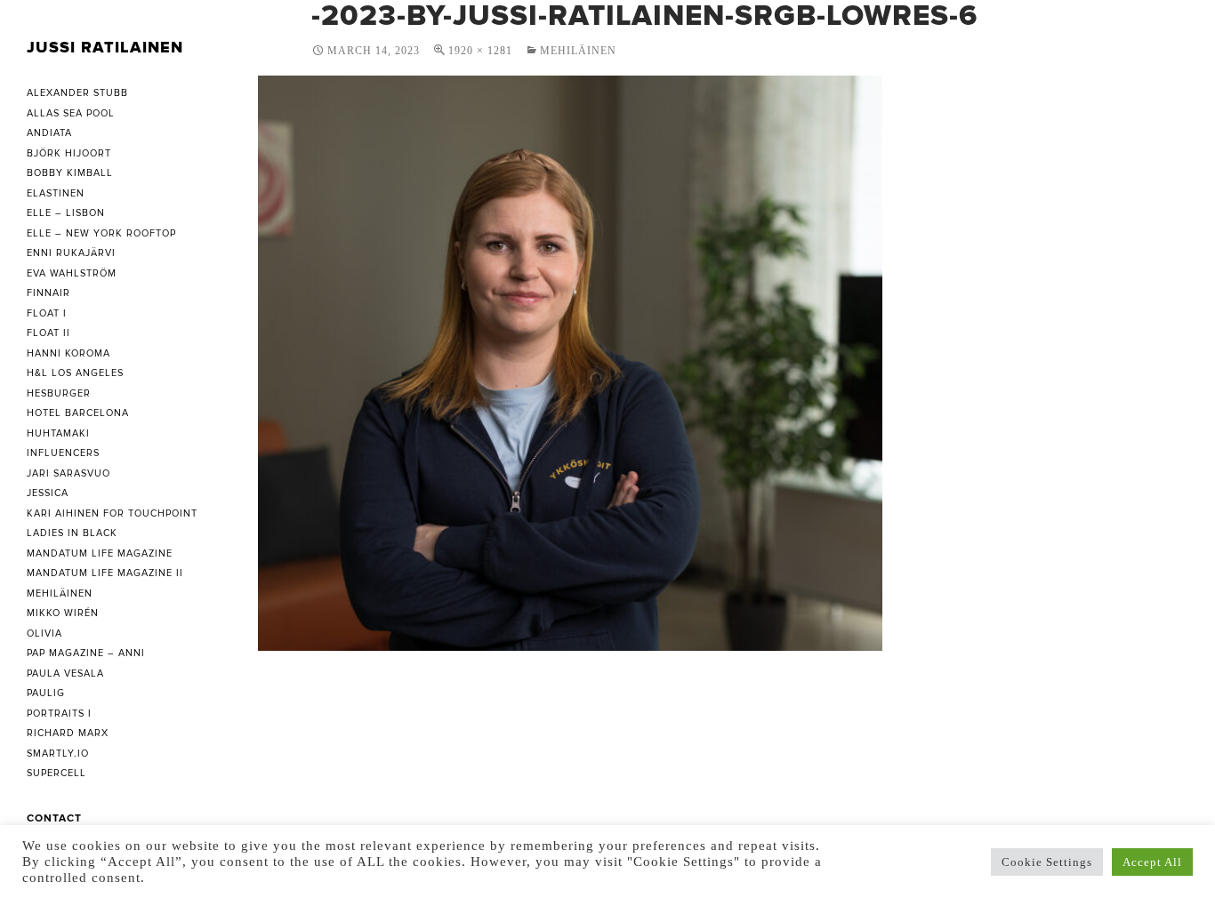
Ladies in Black (72, 533)
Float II (48, 333)
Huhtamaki (58, 433)
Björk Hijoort (69, 153)
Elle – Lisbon (66, 213)
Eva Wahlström (72, 273)
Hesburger (59, 393)
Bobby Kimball (70, 173)
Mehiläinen (578, 50)
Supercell (56, 773)
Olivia (44, 633)
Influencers (63, 453)
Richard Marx (68, 733)
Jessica (47, 493)
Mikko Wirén (63, 613)
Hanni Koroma (68, 353)
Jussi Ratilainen (105, 47)
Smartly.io (58, 753)
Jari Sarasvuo (68, 473)
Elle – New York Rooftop (101, 233)
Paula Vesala (65, 673)
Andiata (49, 133)
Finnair (48, 293)
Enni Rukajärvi (71, 253)
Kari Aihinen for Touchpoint (112, 513)
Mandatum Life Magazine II (105, 573)
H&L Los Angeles (75, 373)
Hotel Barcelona (78, 413)
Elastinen (55, 193)
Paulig (46, 693)
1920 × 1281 (480, 50)
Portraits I (59, 713)
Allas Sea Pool (71, 113)
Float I (47, 313)
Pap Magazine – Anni (86, 653)
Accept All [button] (1152, 862)
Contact (54, 818)
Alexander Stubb (77, 93)
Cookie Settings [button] (1047, 862)
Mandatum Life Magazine (100, 553)
